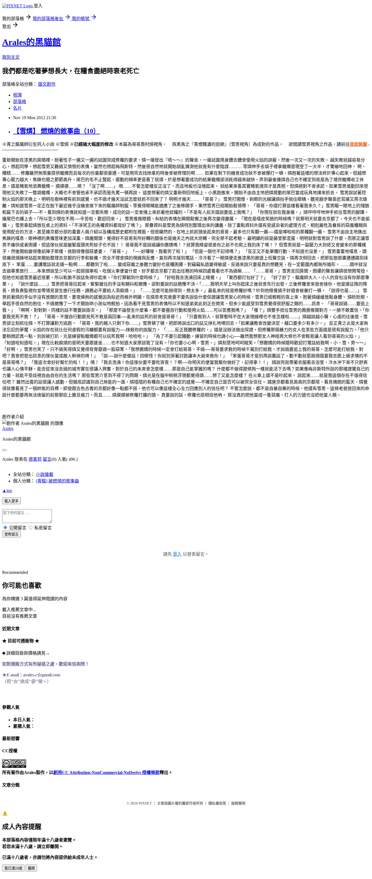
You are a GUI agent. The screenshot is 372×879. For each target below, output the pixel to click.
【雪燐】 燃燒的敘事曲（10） (56, 131)
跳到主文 (11, 57)
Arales (7, 428)
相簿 (17, 95)
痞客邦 (35, 459)
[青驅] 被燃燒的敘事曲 (57, 481)
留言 (47, 459)
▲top (7, 490)
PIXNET (145, 803)
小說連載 (44, 474)
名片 (17, 108)
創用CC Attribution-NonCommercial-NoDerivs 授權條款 (106, 772)
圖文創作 (47, 84)
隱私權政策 (217, 803)
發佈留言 (11, 534)
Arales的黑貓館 (31, 42)
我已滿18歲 (13, 868)
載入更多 (11, 501)
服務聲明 (238, 803)
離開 (31, 868)
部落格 (19, 101)
